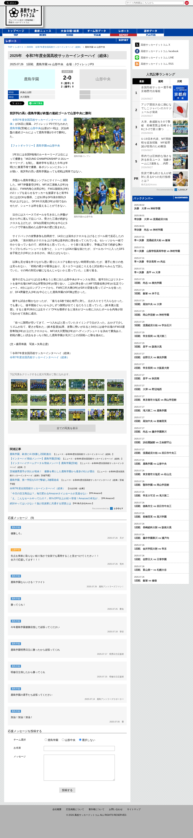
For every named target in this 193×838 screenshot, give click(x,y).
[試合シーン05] (96, 385)
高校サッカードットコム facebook (159, 51)
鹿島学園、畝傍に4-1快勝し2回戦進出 (30, 454)
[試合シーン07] (19, 400)
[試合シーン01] (19, 385)
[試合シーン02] (38, 385)
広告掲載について (75, 809)
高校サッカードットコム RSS (157, 63)
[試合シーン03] (57, 385)
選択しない (88, 739)
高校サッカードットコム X (155, 44)
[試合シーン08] (38, 400)
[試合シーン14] (38, 415)
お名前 (17, 747)
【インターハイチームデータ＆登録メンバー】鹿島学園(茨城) (43, 463)
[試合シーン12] (115, 400)
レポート (19, 47)
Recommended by (101, 508)
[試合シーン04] (76, 385)
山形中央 (103, 79)
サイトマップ (134, 809)
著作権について (96, 809)
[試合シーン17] (96, 415)
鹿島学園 (31, 79)
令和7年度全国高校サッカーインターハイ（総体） (39, 357)
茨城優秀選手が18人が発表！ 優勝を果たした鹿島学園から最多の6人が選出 (52, 471)
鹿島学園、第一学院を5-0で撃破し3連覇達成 (34, 479)
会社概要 (56, 809)
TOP (10, 47)
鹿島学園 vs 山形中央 (95, 47)
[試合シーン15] (57, 415)
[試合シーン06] (115, 385)
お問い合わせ (116, 809)
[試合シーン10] (76, 400)
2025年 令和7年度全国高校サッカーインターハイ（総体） (54, 47)
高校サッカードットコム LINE (157, 57)
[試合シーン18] (115, 415)
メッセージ (20, 756)
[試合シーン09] (57, 400)
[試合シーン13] (19, 415)
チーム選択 (20, 739)
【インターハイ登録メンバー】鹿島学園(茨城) (35, 458)
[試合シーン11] (96, 400)
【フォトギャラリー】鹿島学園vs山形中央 (35, 145)
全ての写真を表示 (67, 428)
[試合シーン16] (76, 415)
